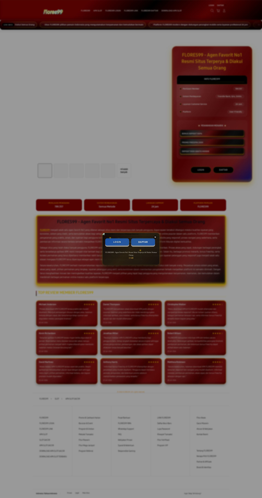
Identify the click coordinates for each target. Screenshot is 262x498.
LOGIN (117, 242)
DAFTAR (143, 242)
